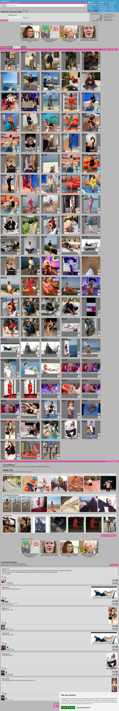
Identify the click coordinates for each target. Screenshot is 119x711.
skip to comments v (112, 461)
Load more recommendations (108, 535)
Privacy (111, 7)
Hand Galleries (103, 11)
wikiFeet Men (91, 11)
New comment (114, 565)
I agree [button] (64, 707)
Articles (101, 4)
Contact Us (112, 11)
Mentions (90, 9)
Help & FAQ (112, 2)
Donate (111, 4)
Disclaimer (112, 9)
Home (92, 2)
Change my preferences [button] (83, 707)
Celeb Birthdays (103, 9)
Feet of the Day (103, 7)
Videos (90, 7)
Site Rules (101, 2)
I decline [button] (71, 707)
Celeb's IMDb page (108, 14)
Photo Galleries (92, 4)
